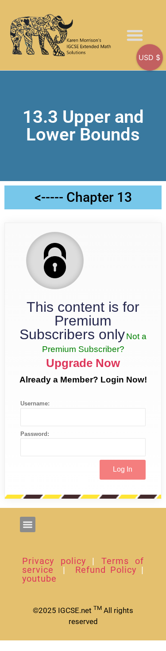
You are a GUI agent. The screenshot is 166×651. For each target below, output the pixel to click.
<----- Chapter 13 (83, 197)
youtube (39, 578)
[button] (135, 35)
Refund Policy (106, 569)
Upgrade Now (83, 363)
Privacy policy (54, 561)
